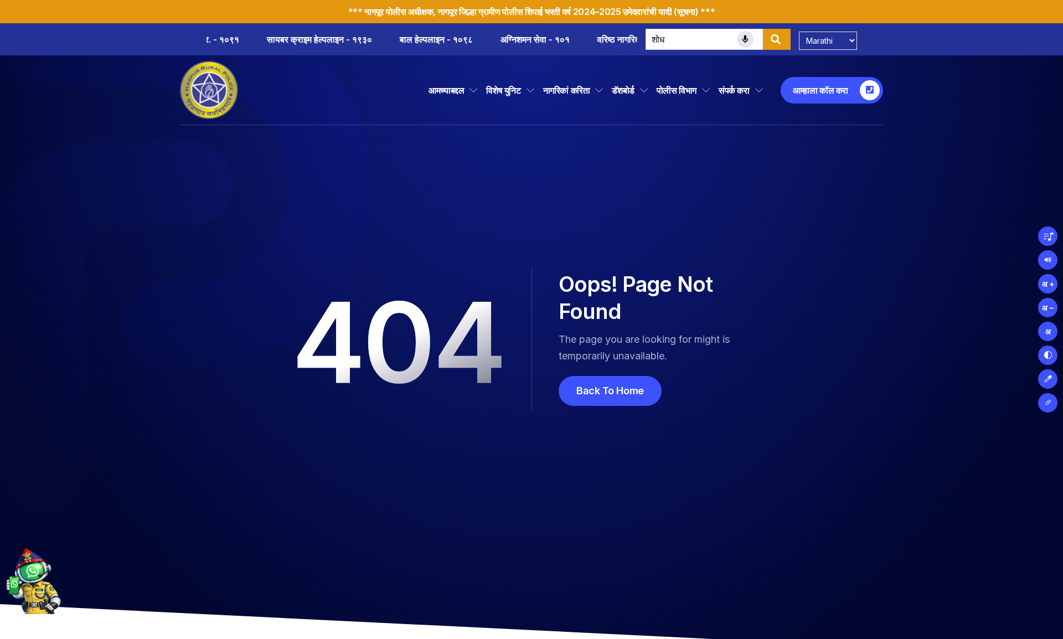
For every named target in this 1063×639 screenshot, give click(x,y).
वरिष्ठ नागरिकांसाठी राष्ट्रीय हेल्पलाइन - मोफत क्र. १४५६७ (605, 39)
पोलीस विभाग (676, 90)
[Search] (777, 39)
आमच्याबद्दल (446, 90)
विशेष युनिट (503, 90)
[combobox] (704, 39)
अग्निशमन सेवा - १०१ (448, 39)
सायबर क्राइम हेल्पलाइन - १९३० (233, 39)
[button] (1047, 236)
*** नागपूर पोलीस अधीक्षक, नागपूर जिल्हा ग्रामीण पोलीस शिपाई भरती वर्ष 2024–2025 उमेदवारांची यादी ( (512, 11)
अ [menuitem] (1048, 331)
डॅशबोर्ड (623, 90)
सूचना (686, 11)
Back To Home (610, 390)
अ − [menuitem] (1048, 307)
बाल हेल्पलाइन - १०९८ (349, 39)
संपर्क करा (734, 90)
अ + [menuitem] (1048, 283)
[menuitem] (1047, 355)
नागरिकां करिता (566, 90)
